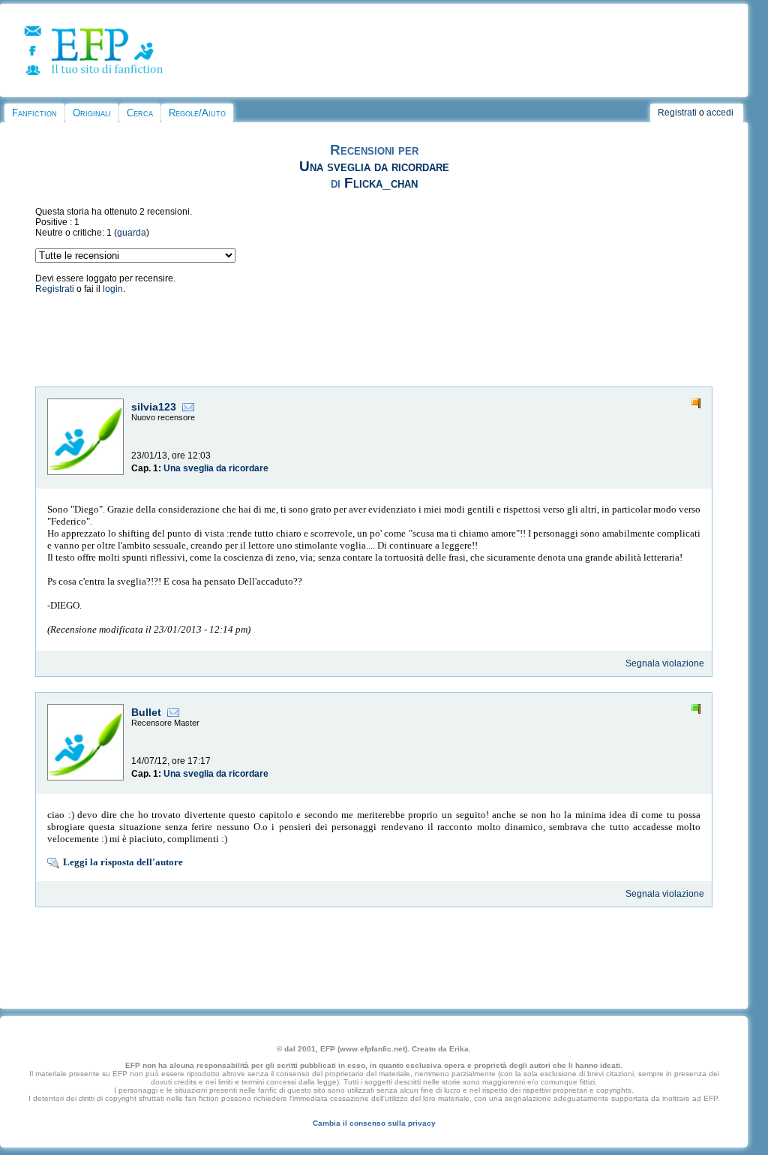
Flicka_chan (381, 183)
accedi (720, 112)
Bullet (146, 712)
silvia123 (153, 407)
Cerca (140, 113)
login (113, 289)
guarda (131, 232)
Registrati (677, 112)
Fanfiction (34, 113)
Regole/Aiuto (197, 113)
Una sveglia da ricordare (374, 166)
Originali (92, 113)
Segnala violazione (665, 663)
